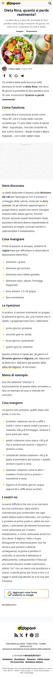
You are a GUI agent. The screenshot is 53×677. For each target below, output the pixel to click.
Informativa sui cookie (15, 643)
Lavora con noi (26, 646)
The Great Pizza (17, 662)
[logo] (13, 3)
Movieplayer (19, 659)
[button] (4, 75)
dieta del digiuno (11, 367)
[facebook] (26, 635)
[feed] (16, 635)
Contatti (42, 643)
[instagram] (37, 635)
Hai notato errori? (9, 604)
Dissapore (19, 31)
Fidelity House (43, 659)
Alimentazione (31, 31)
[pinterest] (32, 635)
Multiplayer (7, 659)
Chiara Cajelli (15, 69)
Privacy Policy (32, 643)
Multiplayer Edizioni (34, 662)
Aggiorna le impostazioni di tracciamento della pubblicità (26, 649)
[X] (21, 635)
